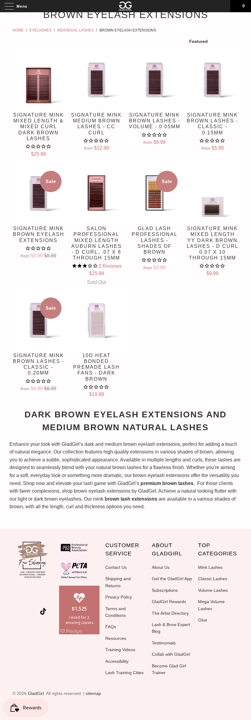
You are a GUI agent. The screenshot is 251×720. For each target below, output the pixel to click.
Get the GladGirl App (172, 578)
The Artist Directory (170, 613)
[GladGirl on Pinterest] (23, 612)
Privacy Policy (118, 597)
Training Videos (120, 649)
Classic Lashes (212, 578)
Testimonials (164, 642)
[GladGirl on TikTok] (43, 612)
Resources (115, 638)
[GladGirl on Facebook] (32, 597)
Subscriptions (165, 590)
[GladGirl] (125, 6)
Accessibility (117, 661)
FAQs (110, 626)
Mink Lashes (210, 567)
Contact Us (116, 567)
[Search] (223, 6)
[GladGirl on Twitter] (21, 597)
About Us (161, 567)
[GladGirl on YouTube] (43, 597)
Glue (202, 619)
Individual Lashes (75, 30)
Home (18, 30)
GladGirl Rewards (169, 601)
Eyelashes (40, 30)
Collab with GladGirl (171, 654)
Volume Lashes (213, 590)
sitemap (93, 693)
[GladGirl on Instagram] (34, 612)
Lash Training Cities (124, 672)
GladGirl (36, 693)
